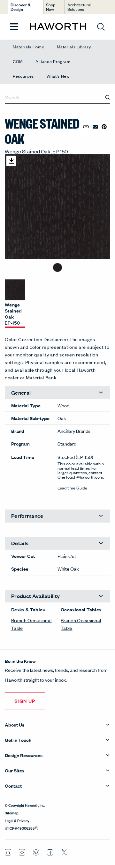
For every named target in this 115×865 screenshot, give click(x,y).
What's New (58, 76)
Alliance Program (53, 61)
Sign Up (24, 700)
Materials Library (74, 47)
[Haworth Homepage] (57, 26)
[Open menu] (14, 27)
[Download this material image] (11, 161)
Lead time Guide (72, 488)
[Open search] (101, 26)
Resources (23, 76)
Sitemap (12, 812)
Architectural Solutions (79, 7)
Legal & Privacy (17, 820)
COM (18, 61)
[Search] (108, 97)
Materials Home (28, 47)
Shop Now (50, 7)
